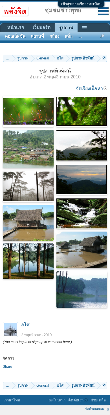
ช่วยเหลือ (98, 400)
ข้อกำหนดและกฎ (97, 408)
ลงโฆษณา (57, 400)
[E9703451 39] (28, 111)
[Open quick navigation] (103, 58)
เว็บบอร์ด (41, 27)
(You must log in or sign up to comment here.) (37, 342)
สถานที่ (37, 36)
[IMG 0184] (81, 250)
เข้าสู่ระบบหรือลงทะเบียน (81, 4)
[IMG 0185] (28, 223)
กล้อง (54, 36)
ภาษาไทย (12, 400)
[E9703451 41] (81, 111)
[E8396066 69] (28, 149)
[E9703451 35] (81, 213)
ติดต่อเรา (75, 400)
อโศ (25, 324)
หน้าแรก (15, 27)
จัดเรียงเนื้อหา (89, 88)
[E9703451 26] (28, 186)
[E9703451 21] (81, 179)
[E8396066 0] (28, 261)
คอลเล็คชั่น (15, 36)
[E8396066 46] (81, 289)
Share (7, 367)
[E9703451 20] (81, 145)
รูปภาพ (66, 27)
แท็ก (69, 36)
